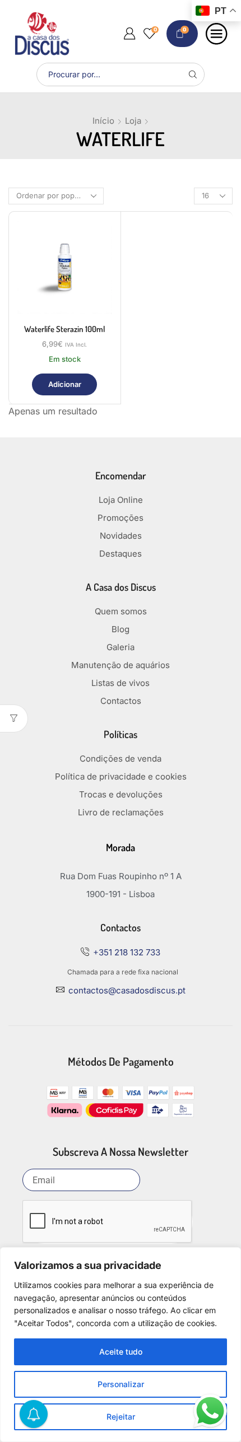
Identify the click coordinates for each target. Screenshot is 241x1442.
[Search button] (193, 74)
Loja (133, 120)
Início (103, 120)
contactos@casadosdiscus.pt (127, 990)
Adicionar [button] (64, 384)
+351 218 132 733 (126, 952)
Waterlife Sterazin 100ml (64, 329)
